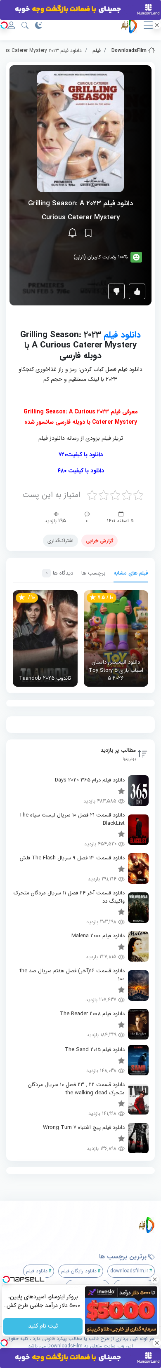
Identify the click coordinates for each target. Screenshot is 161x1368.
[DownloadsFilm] (83, 1225)
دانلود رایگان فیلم (79, 1271)
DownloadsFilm (129, 50)
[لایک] (137, 291)
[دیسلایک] (116, 291)
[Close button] (155, 1279)
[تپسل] (4, 25)
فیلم (96, 50)
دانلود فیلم (122, 335)
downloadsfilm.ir (129, 1271)
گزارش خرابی (99, 540)
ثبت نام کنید (43, 1326)
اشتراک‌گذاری (60, 540)
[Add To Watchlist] (88, 233)
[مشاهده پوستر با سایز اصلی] (80, 131)
